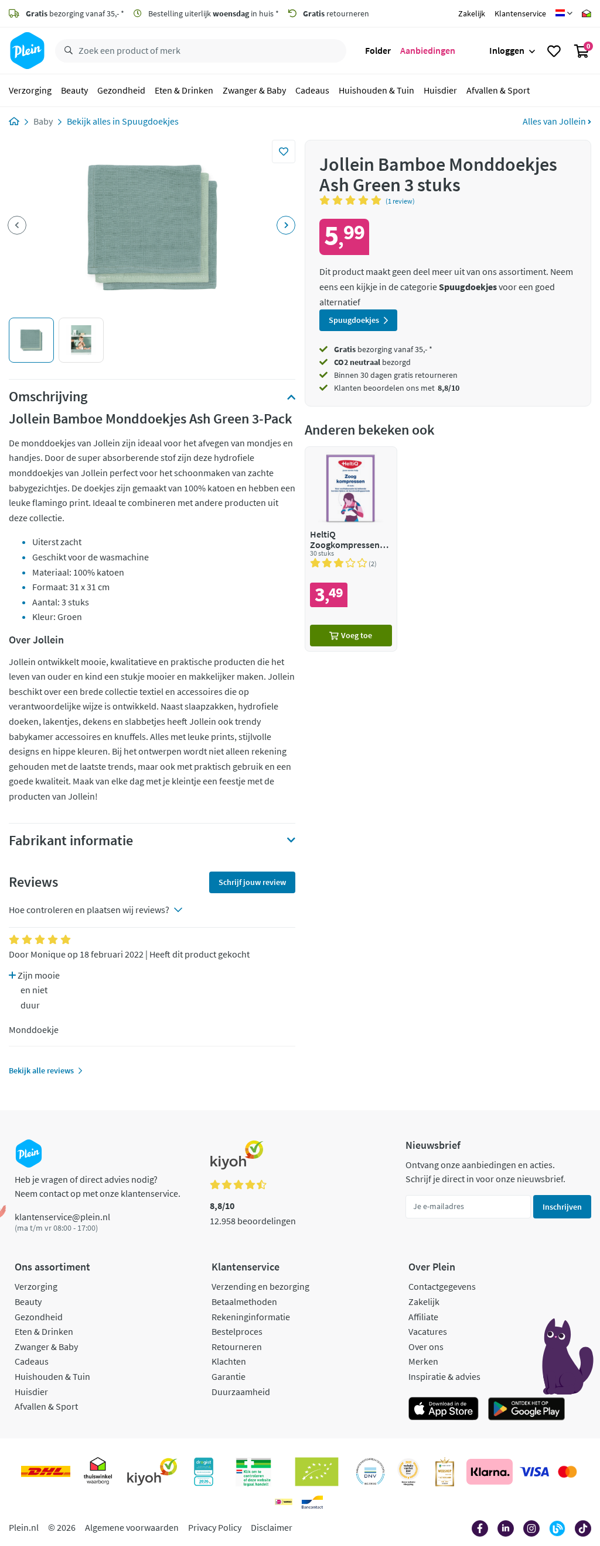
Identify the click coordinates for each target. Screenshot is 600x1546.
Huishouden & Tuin (376, 90)
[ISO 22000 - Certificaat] (370, 1471)
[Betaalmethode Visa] (534, 1472)
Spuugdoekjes (150, 121)
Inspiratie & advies (444, 1376)
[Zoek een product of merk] (66, 51)
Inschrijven (562, 1206)
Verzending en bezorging (260, 1286)
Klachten (229, 1361)
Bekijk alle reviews (41, 1070)
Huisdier (440, 90)
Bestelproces (237, 1331)
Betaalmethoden (244, 1301)
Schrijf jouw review (252, 882)
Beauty (74, 90)
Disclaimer (271, 1527)
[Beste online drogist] (408, 1471)
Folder (378, 50)
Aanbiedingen (427, 50)
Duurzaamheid (241, 1391)
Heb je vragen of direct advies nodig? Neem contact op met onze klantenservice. (97, 1186)
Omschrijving (48, 396)
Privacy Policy (214, 1527)
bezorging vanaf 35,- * (75, 13)
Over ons (426, 1346)
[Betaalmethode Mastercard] (567, 1471)
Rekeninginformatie (251, 1317)
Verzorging (30, 90)
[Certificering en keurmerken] (316, 1471)
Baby (43, 121)
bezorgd (372, 362)
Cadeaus (312, 90)
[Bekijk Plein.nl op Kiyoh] (152, 1471)
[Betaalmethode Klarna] (489, 1472)
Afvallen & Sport (498, 90)
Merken (423, 1361)
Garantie (229, 1376)
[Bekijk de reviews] (352, 200)
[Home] (14, 121)
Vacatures (427, 1331)
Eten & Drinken (184, 90)
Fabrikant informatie (71, 840)
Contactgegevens (442, 1286)
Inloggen (506, 50)
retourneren (336, 13)
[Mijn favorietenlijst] (554, 51)
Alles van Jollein (555, 121)
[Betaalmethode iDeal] (283, 1502)
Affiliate (423, 1317)
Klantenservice (520, 13)
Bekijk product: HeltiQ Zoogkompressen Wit (351, 549)
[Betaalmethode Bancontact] (312, 1502)
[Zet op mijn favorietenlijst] (283, 151)
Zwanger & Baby (254, 90)
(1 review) (400, 201)
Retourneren (237, 1346)
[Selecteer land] (563, 13)
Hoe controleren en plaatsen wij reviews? (89, 909)
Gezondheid (121, 90)
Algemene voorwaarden (132, 1527)
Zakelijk (471, 13)
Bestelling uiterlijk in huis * (212, 13)
